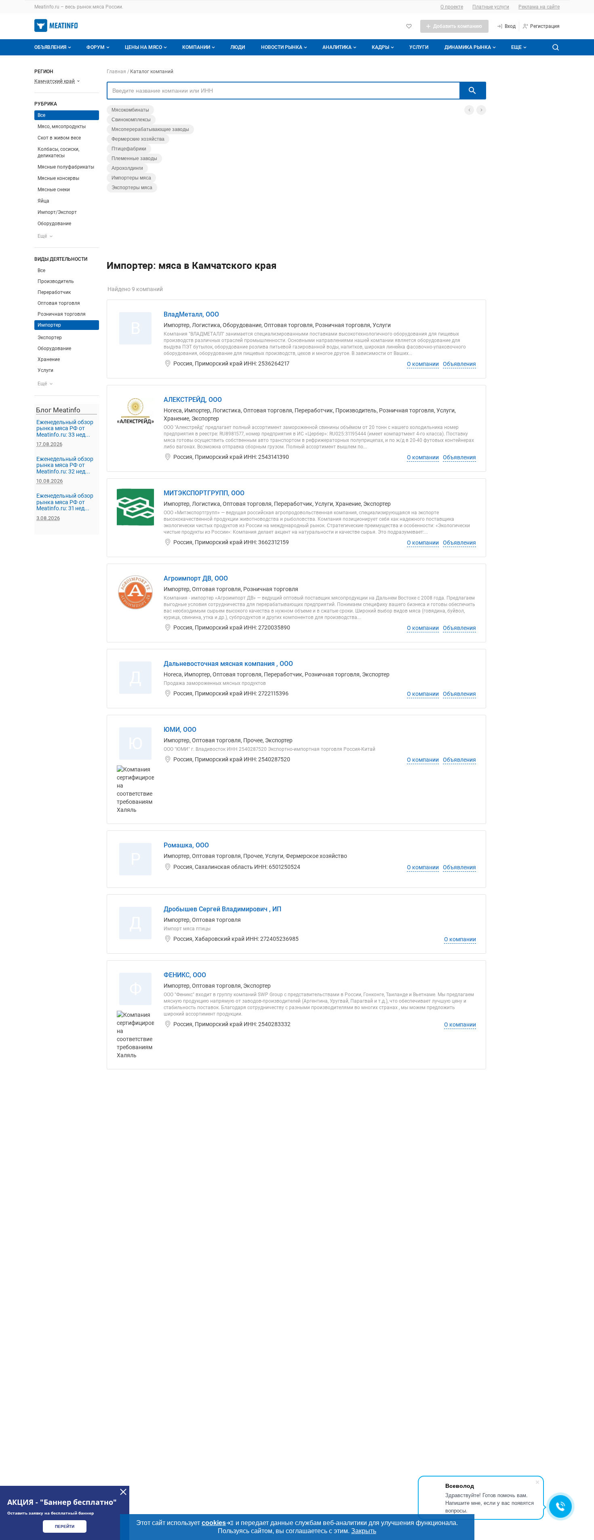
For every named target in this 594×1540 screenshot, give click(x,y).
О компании (423, 364)
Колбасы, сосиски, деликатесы (58, 152)
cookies (214, 1522)
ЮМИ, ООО (180, 729)
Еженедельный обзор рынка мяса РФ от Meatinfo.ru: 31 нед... (64, 501)
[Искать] (472, 90)
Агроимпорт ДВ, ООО (196, 578)
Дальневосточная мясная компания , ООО (228, 664)
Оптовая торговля (59, 303)
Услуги (418, 47)
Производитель (56, 281)
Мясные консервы (58, 178)
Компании (196, 47)
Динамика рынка (467, 47)
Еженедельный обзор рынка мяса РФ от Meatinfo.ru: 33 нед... (64, 428)
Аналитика (337, 47)
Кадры (380, 47)
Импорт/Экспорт (57, 212)
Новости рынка (281, 47)
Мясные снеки (54, 189)
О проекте (451, 7)
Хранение (49, 359)
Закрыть (363, 1530)
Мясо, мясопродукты (62, 126)
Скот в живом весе (59, 138)
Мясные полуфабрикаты (66, 167)
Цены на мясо (143, 47)
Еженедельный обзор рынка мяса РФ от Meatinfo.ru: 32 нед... (64, 465)
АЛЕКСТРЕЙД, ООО (193, 399)
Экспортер (50, 337)
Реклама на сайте (539, 7)
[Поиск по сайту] (556, 47)
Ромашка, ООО (186, 845)
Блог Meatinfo (58, 410)
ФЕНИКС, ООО (185, 975)
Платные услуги (490, 7)
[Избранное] (409, 26)
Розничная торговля (62, 314)
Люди (237, 47)
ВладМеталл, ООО (191, 314)
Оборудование (54, 223)
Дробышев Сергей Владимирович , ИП (222, 909)
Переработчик (54, 292)
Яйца (43, 201)
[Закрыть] (123, 1492)
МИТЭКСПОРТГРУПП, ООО (204, 493)
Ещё (42, 236)
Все (42, 270)
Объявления (50, 47)
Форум (95, 47)
